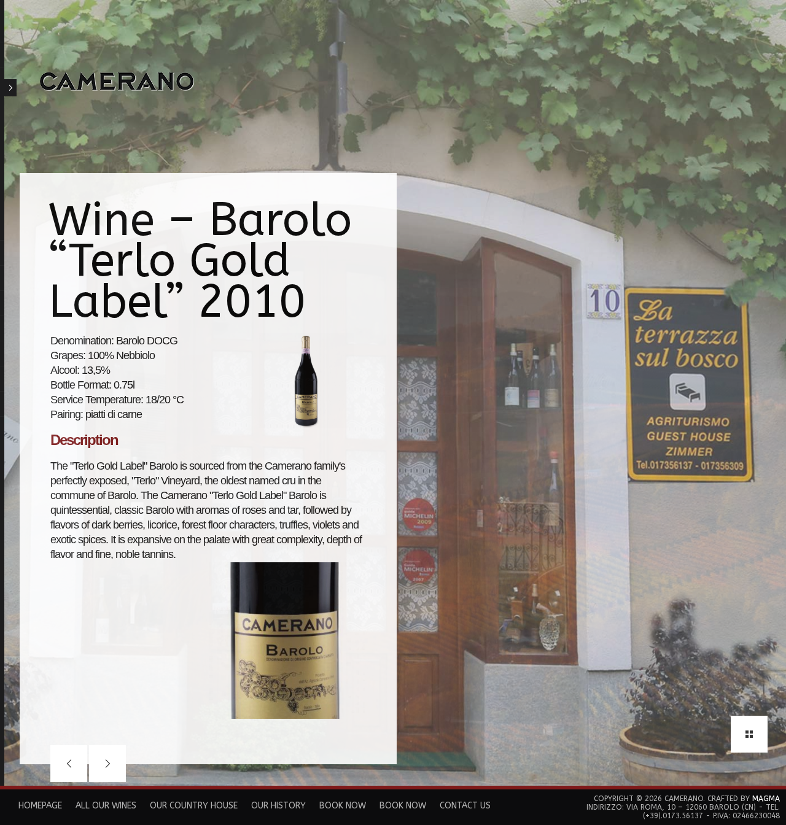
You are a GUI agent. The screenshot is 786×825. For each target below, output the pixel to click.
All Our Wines (106, 805)
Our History (278, 805)
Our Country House (194, 805)
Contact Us (465, 805)
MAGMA (766, 798)
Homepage (40, 805)
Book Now (342, 805)
